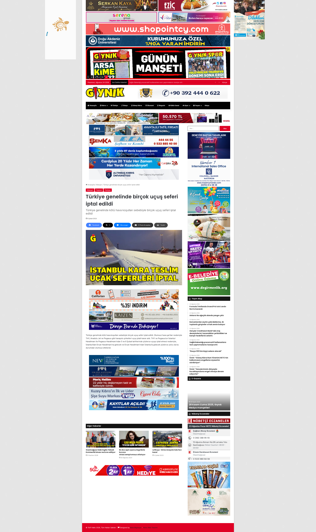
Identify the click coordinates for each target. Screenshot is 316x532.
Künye (224, 82)
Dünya (125, 105)
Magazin (161, 105)
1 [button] (88, 77)
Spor (186, 105)
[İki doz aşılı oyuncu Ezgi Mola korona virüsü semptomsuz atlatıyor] (134, 439)
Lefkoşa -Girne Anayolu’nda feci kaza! (167, 451)
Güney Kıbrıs (137, 105)
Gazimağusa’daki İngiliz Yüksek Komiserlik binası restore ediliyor (100, 451)
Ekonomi (150, 105)
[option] (211, 396)
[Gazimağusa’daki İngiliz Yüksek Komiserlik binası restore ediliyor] (100, 439)
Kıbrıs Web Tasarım (150, 528)
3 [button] (95, 77)
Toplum (99, 190)
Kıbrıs (103, 105)
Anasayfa (93, 105)
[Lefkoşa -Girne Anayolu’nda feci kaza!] (167, 439)
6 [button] (106, 77)
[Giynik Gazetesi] (105, 93)
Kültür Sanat (174, 105)
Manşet (99, 185)
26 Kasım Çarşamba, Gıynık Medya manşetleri (207, 406)
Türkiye (115, 105)
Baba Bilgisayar (135, 528)
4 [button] (98, 77)
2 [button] (91, 77)
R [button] (102, 77)
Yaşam (197, 105)
